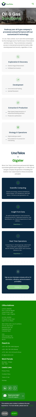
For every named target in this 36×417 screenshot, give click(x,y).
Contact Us (18, 287)
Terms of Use (5, 377)
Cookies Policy (6, 374)
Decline (4, 413)
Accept (14, 413)
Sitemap (4, 380)
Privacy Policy (6, 371)
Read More (16, 224)
